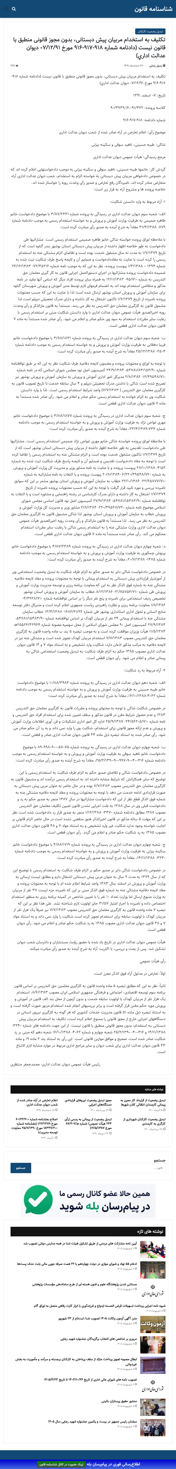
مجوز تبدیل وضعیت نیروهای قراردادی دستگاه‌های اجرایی (88, 1102)
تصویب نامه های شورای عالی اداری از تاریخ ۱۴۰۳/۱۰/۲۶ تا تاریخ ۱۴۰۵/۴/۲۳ (90, 1379)
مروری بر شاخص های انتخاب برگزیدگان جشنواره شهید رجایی (98, 1338)
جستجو (159, 1160)
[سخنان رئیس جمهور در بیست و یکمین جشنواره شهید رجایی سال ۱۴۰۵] (152, 1427)
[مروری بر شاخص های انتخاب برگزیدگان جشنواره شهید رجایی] (152, 1344)
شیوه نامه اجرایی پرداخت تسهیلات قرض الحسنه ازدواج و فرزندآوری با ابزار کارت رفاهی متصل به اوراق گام (99, 1305)
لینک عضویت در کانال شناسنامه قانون (61, 1464)
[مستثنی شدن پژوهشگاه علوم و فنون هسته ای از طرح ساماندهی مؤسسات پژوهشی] (152, 1291)
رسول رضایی (155, 65)
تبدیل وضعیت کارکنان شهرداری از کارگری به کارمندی (144, 1121)
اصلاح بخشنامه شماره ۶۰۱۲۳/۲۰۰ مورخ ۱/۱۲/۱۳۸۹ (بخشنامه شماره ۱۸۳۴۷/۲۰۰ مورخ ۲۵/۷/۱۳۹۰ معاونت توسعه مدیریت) (34, 1126)
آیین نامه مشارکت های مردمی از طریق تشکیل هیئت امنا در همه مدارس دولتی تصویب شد (80, 1243)
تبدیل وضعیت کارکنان (150, 31)
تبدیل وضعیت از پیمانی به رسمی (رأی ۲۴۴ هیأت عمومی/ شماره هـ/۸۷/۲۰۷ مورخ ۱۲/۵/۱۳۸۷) (88, 1124)
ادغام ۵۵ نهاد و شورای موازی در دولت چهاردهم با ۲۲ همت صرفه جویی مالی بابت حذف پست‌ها (77, 1263)
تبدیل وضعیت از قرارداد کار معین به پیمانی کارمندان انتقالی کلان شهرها (143, 1102)
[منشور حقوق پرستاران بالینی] (152, 1407)
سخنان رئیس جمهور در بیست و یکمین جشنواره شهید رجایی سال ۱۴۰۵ (92, 1421)
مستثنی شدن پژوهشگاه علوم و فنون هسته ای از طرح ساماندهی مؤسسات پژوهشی (84, 1284)
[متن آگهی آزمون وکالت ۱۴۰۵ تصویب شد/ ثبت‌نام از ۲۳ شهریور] (152, 1324)
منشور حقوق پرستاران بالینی (119, 1401)
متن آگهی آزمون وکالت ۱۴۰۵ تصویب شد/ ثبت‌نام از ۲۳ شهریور (97, 1318)
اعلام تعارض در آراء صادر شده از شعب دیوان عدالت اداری (37, 1102)
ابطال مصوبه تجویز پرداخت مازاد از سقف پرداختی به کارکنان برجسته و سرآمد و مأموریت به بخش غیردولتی (76, 1362)
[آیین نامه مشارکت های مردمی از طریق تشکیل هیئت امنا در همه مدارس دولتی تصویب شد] (152, 1249)
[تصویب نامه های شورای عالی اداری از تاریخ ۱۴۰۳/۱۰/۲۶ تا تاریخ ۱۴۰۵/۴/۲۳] (152, 1386)
